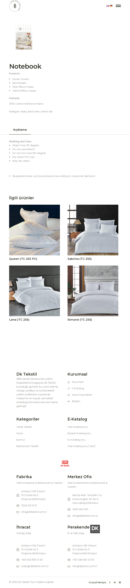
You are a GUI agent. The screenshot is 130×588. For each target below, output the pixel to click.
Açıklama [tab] (20, 129)
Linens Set (46, 111)
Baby (24, 111)
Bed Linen (34, 111)
